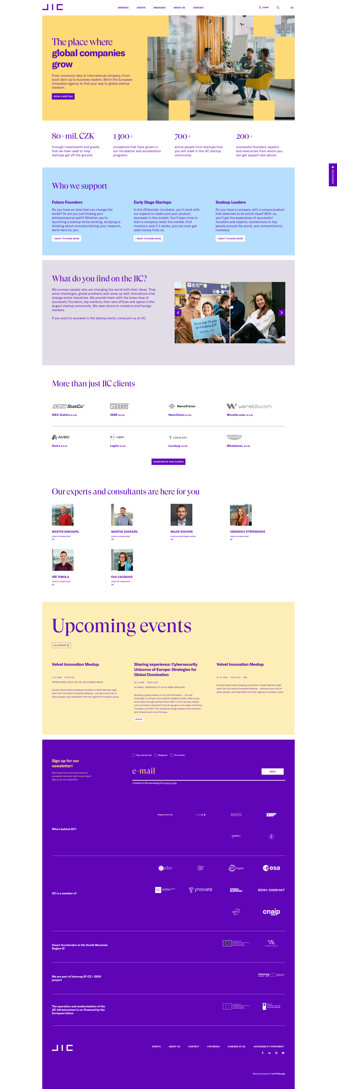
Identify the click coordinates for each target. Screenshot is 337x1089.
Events (141, 7)
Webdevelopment (262, 1073)
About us (179, 7)
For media (213, 1046)
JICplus (138, 719)
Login (265, 7)
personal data (169, 783)
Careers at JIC (236, 1046)
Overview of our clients (168, 461)
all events (60, 645)
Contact (198, 7)
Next (281, 312)
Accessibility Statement (269, 1046)
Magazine (159, 7)
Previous (178, 312)
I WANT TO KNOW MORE (66, 238)
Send (273, 771)
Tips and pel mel (144, 755)
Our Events (179, 755)
